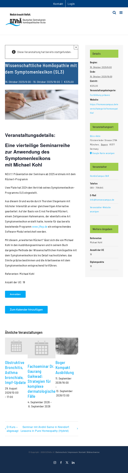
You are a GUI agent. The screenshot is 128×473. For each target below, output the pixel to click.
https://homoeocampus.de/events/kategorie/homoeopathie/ (104, 108)
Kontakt (82, 452)
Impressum (73, 452)
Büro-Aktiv (95, 136)
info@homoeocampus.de (102, 199)
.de (46, 226)
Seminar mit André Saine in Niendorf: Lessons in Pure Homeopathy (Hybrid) (45, 429)
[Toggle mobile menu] (121, 12)
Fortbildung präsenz (100, 95)
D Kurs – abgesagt (12, 429)
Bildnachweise (93, 452)
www (35, 226)
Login (71, 3)
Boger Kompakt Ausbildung (65, 367)
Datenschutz (61, 452)
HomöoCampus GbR (99, 175)
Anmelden (15, 294)
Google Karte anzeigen (103, 153)
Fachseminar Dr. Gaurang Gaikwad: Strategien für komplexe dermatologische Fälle (42, 381)
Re (41, 226)
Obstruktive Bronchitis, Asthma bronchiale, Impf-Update (15, 372)
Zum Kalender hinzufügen (26, 309)
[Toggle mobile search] (114, 12)
